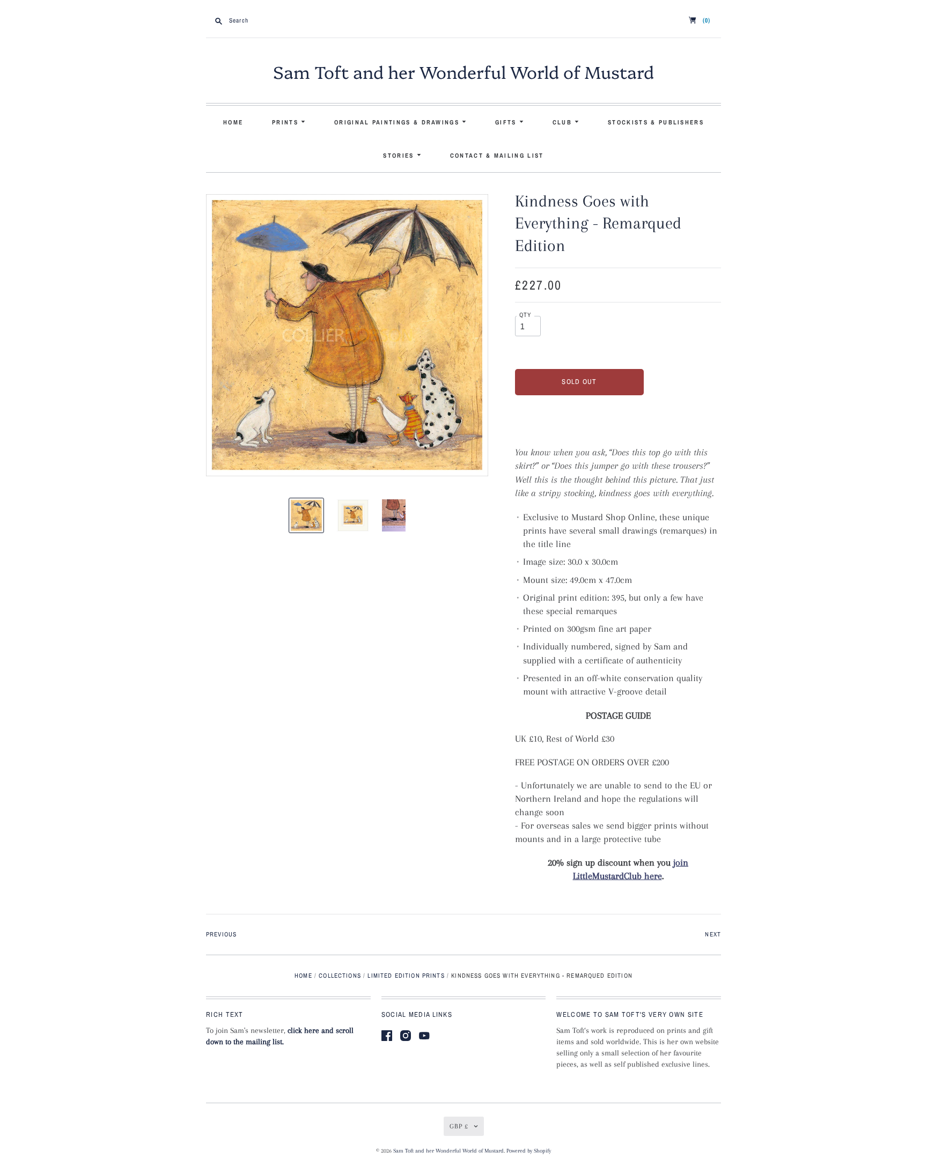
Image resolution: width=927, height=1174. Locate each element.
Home (233, 122)
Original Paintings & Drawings (398, 122)
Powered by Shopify (528, 1150)
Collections (340, 975)
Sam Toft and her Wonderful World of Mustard (463, 71)
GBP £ (459, 1126)
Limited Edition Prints (405, 975)
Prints (286, 122)
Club (564, 122)
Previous (221, 934)
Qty (525, 315)
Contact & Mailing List (497, 155)
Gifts (507, 122)
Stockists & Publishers (656, 122)
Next (713, 934)
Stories (399, 155)
